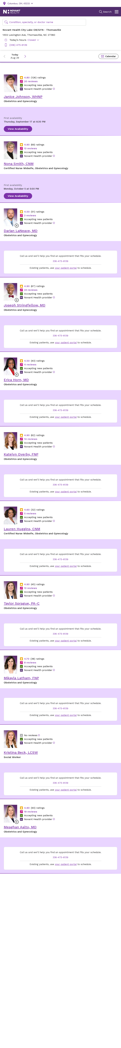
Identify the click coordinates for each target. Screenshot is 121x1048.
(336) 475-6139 (18, 44)
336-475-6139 (60, 261)
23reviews (30, 289)
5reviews (30, 513)
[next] (25, 56)
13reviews (30, 148)
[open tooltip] (53, 89)
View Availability (18, 128)
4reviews (30, 364)
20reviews (30, 81)
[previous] (4, 56)
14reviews (30, 438)
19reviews (30, 811)
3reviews (30, 215)
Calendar (110, 56)
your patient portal (66, 268)
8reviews (30, 662)
